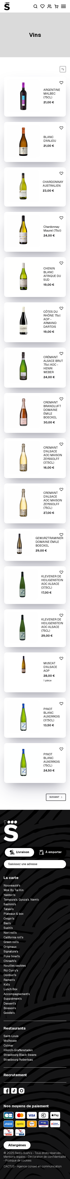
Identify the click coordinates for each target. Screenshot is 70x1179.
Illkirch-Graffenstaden (18, 1050)
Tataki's (9, 909)
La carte (11, 878)
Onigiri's (9, 918)
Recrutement (15, 1075)
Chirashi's (10, 961)
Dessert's (10, 1003)
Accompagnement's (17, 994)
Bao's (7, 923)
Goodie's (9, 1013)
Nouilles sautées (15, 965)
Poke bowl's (12, 956)
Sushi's (8, 928)
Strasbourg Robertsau (18, 1060)
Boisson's (10, 1008)
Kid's (7, 984)
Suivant (54, 797)
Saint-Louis (11, 1036)
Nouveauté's (12, 885)
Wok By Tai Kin (14, 890)
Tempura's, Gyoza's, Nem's (21, 900)
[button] (60, 81)
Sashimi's (10, 904)
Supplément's (13, 999)
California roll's (13, 937)
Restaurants (15, 1028)
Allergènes (17, 1145)
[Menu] (63, 6)
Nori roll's (10, 933)
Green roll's (11, 942)
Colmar (8, 1045)
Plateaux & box (14, 914)
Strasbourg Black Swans (20, 1055)
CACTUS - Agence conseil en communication (33, 1166)
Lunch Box (10, 989)
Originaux (10, 947)
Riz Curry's (11, 970)
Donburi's (10, 975)
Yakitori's (9, 895)
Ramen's (9, 980)
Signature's (11, 951)
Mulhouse (10, 1041)
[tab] (19, 852)
